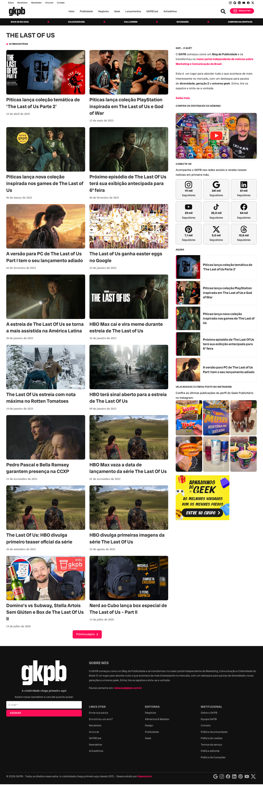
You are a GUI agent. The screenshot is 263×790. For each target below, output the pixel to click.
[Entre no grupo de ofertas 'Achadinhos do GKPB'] (202, 497)
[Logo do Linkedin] (234, 776)
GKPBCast (152, 11)
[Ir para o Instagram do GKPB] (230, 2)
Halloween (130, 21)
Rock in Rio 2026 (20, 21)
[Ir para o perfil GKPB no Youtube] (244, 2)
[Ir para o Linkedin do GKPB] (239, 2)
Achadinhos (170, 11)
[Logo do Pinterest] (240, 776)
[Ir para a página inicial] (17, 11)
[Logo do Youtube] (247, 776)
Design (149, 725)
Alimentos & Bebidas (157, 719)
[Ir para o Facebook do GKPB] (248, 2)
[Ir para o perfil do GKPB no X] (252, 2)
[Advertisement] (202, 581)
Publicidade (86, 11)
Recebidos (22, 2)
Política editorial (210, 751)
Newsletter (36, 2)
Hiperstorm (144, 776)
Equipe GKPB (209, 719)
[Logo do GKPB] (44, 673)
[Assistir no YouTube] (216, 136)
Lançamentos (133, 11)
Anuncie (49, 2)
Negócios (103, 11)
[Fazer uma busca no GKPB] (223, 11)
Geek (117, 11)
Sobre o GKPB (209, 713)
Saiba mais (183, 98)
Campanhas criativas (240, 21)
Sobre (11, 2)
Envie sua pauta (98, 713)
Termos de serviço (211, 744)
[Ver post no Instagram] (189, 418)
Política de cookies (211, 738)
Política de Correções (213, 757)
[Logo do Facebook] (228, 776)
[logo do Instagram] (215, 776)
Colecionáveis (76, 21)
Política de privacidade (214, 732)
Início (71, 11)
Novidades (183, 21)
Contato (206, 725)
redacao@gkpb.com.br (128, 688)
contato (61, 2)
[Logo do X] (253, 776)
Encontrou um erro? (101, 719)
